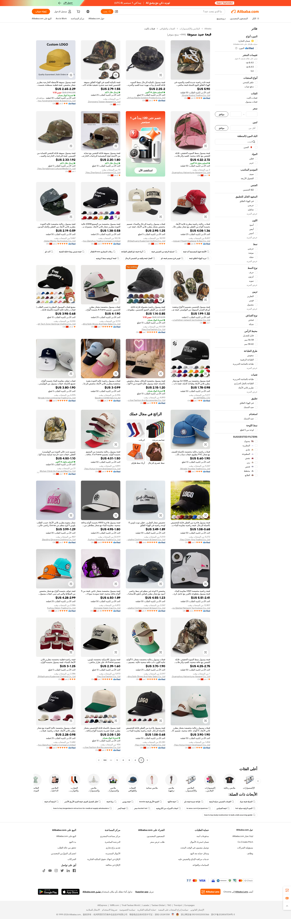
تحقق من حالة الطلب (66, 847)
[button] (116, 11)
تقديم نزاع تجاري (113, 847)
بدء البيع (72, 842)
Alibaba (207, 28)
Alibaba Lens (241, 892)
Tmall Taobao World (131, 905)
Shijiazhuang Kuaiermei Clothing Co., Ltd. (146, 241)
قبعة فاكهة (172, 802)
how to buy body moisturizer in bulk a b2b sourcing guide (228, 815)
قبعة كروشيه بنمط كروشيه (106, 258)
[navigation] (236, 394)
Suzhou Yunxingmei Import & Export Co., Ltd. (55, 100)
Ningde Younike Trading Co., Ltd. (195, 468)
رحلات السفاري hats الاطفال (101, 252)
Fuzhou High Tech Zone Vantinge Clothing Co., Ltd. (55, 324)
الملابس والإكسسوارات (190, 28)
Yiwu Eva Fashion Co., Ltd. (153, 329)
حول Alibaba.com (244, 830)
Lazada (145, 905)
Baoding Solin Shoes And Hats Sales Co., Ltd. (100, 324)
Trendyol (178, 905)
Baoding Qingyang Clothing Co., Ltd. (58, 539)
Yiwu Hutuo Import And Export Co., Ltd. (102, 468)
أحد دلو (47, 252)
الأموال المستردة (113, 853)
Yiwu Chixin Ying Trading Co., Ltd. (194, 539)
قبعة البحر (121, 808)
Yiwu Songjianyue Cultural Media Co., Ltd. (56, 168)
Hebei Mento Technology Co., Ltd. (59, 241)
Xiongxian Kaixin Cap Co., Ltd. (106, 608)
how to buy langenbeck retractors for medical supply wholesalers (81, 808)
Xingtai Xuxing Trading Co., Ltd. (196, 95)
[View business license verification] (172, 914)
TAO (169, 905)
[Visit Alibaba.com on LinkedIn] (68, 870)
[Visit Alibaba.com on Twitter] (62, 870)
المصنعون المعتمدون (156, 836)
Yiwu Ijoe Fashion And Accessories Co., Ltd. (145, 400)
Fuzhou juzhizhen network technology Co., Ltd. (190, 320)
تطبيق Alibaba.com (92, 892)
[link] (287, 890)
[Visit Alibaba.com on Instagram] (56, 870)
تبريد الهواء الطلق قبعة (197, 258)
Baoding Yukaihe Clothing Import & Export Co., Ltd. (145, 539)
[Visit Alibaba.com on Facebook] (74, 870)
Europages (189, 905)
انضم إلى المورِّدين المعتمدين (63, 853)
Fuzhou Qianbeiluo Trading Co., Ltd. (104, 539)
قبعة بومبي (126, 802)
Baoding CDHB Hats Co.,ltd (107, 398)
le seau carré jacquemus (197, 808)
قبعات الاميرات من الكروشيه (167, 808)
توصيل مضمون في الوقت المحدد (194, 847)
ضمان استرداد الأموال (199, 842)
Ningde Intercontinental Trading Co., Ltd (56, 398)
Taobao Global (158, 905)
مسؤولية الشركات (245, 847)
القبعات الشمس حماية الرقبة (220, 802)
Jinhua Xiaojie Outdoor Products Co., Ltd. (146, 97)
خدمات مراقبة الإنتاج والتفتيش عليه (193, 859)
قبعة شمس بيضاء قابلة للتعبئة (70, 252)
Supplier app (141, 892)
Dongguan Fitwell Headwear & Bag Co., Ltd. (190, 241)
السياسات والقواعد (200, 865)
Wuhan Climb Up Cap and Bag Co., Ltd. (57, 471)
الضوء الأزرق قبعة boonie (149, 802)
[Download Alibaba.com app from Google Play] (48, 892)
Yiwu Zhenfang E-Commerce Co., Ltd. (102, 172)
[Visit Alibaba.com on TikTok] (44, 870)
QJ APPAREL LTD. (201, 398)
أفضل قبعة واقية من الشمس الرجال (138, 258)
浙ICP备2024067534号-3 (223, 914)
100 (105, 760)
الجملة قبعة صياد (246, 802)
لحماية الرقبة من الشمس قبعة (162, 252)
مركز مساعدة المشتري (110, 836)
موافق (221, 114)
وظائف (250, 853)
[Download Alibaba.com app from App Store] (70, 892)
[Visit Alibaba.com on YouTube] (50, 870)
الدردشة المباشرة (112, 842)
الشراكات (72, 859)
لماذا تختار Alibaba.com (242, 836)
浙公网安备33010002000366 (195, 914)
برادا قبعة (110, 802)
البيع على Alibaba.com (66, 836)
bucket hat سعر (140, 808)
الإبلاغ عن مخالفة (113, 865)
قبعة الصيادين (221, 808)
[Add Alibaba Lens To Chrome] (210, 892)
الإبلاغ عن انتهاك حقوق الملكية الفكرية (103, 859)
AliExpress (102, 905)
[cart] (78, 12)
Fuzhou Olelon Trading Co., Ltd (61, 608)
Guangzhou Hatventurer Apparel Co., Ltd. (191, 172)
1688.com (114, 905)
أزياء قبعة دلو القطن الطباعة (132, 252)
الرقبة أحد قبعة (50, 802)
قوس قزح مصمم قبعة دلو (170, 258)
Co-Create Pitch (245, 842)
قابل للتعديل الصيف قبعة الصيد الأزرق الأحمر (81, 802)
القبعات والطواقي (167, 28)
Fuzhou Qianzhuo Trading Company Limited (100, 241)
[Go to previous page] (147, 760)
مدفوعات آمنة (203, 836)
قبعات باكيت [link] (149, 28)
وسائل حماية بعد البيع (200, 853)
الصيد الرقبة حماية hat (243, 808)
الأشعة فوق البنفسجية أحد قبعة (194, 252)
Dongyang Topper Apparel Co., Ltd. (104, 101)
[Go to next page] (99, 760)
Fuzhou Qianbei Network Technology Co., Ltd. (190, 608)
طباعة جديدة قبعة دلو (192, 802)
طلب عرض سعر (157, 842)
